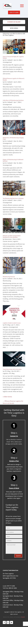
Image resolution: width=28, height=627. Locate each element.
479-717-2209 (14, 12)
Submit (18, 556)
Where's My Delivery (15, 22)
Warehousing (7, 281)
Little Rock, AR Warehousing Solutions (13, 100)
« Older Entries (7, 397)
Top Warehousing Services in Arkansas (13, 198)
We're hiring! (14, 28)
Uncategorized (7, 62)
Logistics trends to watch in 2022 (12, 323)
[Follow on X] (7, 622)
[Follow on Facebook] (4, 622)
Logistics (15, 241)
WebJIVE (23, 617)
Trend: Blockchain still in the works (12, 369)
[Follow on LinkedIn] (11, 622)
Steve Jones (8, 239)
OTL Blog (7, 325)
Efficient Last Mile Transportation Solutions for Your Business (11, 236)
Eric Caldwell (8, 60)
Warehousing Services (9, 276)
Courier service (7, 241)
